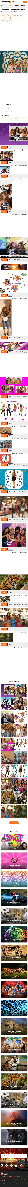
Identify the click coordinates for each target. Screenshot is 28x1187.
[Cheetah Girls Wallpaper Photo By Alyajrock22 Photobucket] (7, 744)
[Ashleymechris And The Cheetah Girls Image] (7, 784)
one (3, 18)
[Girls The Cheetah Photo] (20, 757)
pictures (11, 20)
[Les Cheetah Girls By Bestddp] (20, 730)
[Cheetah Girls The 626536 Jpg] (20, 784)
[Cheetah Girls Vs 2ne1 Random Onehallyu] (20, 744)
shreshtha (4, 20)
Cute (21, 1159)
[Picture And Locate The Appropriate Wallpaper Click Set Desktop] (7, 703)
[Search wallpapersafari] (2, 1156)
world (7, 18)
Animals (16, 5)
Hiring (15, 1176)
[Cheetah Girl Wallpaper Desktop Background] (20, 811)
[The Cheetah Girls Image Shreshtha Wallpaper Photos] (20, 771)
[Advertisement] (14, 36)
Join (25, 2)
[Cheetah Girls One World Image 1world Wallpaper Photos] (7, 771)
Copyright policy (16, 1179)
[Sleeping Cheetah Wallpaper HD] (20, 797)
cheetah (4, 15)
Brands (23, 5)
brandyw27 (6, 115)
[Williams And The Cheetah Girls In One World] (7, 811)
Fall (13, 1161)
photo (19, 18)
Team (6, 1176)
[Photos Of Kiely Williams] (7, 690)
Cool (18, 1159)
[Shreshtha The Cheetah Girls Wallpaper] (20, 717)
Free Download (14, 118)
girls (9, 15)
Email (18, 1176)
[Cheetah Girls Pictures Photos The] (7, 730)
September (4, 1161)
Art (5, 5)
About (2, 1176)
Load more (14, 822)
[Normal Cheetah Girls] (7, 717)
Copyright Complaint (6, 1179)
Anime (10, 5)
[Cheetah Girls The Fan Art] (20, 690)
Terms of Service (9, 1180)
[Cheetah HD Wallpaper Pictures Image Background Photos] (7, 797)
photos (20, 15)
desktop (13, 18)
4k (1, 5)
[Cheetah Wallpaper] (7, 757)
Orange (9, 1161)
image (14, 15)
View (3, 147)
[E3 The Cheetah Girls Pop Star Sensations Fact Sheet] (20, 703)
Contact (11, 1176)
